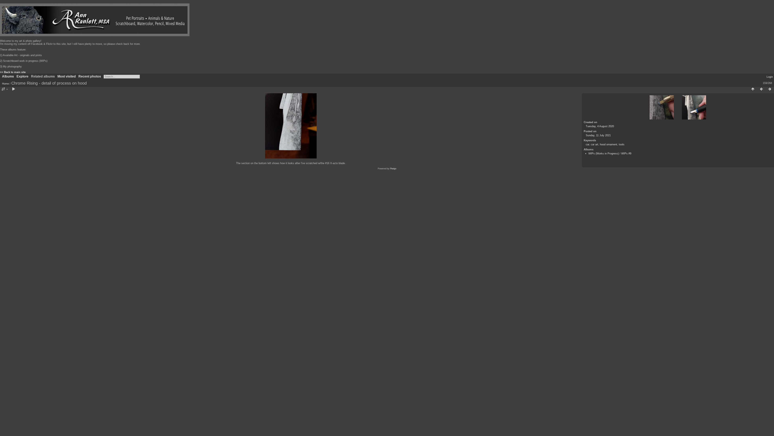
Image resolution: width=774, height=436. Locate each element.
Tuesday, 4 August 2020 (600, 126)
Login (770, 76)
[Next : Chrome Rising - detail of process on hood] (770, 89)
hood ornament (608, 144)
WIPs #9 (626, 153)
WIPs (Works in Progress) (603, 153)
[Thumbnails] (753, 89)
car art (594, 144)
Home (5, 83)
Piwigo (393, 168)
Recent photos (89, 76)
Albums (8, 76)
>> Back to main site (13, 72)
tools (621, 144)
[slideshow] (13, 89)
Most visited (66, 76)
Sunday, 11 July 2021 (598, 135)
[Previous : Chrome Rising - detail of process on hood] (761, 89)
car (587, 144)
